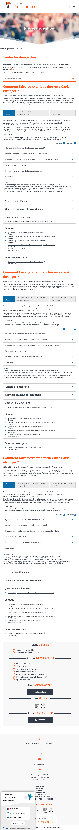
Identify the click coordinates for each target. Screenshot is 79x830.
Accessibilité (39, 792)
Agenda (39, 788)
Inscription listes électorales (26, 669)
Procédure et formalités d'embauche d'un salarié (24, 249)
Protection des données (39, 797)
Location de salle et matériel (25, 672)
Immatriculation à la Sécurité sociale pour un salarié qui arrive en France (31, 245)
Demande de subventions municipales (29, 674)
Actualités (39, 786)
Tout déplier (70, 143)
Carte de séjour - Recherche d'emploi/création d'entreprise (27, 241)
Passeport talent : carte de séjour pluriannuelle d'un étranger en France (31, 236)
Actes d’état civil (21, 666)
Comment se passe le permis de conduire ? (31, 677)
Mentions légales (39, 794)
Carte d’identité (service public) (27, 653)
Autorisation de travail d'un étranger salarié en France (25, 232)
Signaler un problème (23, 680)
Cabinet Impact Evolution (53, 827)
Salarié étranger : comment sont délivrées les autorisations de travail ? (31, 221)
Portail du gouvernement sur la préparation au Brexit (25, 262)
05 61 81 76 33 (39, 754)
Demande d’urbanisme (23, 663)
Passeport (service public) (24, 650)
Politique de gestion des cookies (39, 799)
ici (12, 69)
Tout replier (59, 143)
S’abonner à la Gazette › (39, 804)
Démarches (39, 790)
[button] (39, 148)
